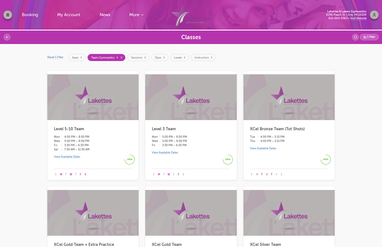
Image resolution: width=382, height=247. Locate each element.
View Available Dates (67, 156)
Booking (30, 14)
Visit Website (358, 18)
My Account (68, 14)
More (134, 14)
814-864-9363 (338, 18)
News (105, 14)
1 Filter (371, 36)
